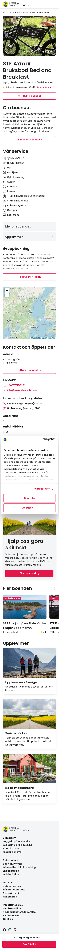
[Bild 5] (34, 51)
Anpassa (27, 507)
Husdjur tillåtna (15, 163)
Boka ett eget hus (17, 205)
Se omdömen (43, 87)
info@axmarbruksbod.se (22, 390)
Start (5, 12)
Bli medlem (9, 838)
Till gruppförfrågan (29, 276)
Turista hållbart (17, 733)
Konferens (13, 214)
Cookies (8, 919)
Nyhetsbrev (10, 896)
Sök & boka (29, 944)
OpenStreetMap (48, 337)
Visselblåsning (11, 915)
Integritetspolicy (13, 905)
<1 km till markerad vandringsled (26, 196)
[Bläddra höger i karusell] (54, 588)
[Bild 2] (27, 51)
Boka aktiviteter (12, 863)
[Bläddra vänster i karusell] (50, 588)
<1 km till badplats (17, 200)
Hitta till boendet (31, 96)
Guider (11, 182)
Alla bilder (47, 51)
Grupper (12, 210)
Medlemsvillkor (12, 908)
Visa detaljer (42, 488)
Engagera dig (11, 870)
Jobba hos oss (12, 886)
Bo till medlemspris (19, 788)
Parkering (12, 186)
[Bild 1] (24, 51)
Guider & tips (11, 874)
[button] (31, 311)
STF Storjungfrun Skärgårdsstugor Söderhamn (24, 625)
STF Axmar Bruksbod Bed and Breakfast (31, 12)
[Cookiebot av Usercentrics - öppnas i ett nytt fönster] (42, 440)
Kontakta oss (11, 848)
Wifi (9, 167)
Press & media (11, 893)
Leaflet (36, 337)
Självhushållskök (16, 158)
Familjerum (13, 172)
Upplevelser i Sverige (21, 682)
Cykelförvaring (15, 177)
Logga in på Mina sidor (16, 841)
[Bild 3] (29, 51)
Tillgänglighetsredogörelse (19, 912)
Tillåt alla (29, 498)
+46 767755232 (16, 385)
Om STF (7, 882)
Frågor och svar (13, 852)
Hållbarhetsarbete (14, 889)
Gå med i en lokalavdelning (19, 867)
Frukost (11, 191)
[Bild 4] (31, 51)
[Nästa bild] (52, 36)
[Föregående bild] (6, 36)
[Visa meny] (54, 4)
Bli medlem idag (29, 573)
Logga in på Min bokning (17, 845)
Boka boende (11, 860)
